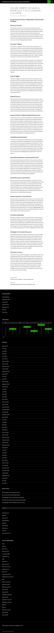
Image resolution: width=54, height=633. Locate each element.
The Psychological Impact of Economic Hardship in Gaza (22, 283)
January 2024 (5, 404)
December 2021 (5, 467)
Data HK (4, 515)
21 (34, 331)
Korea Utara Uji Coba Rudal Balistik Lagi (11, 494)
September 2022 (5, 445)
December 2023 (5, 407)
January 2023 (5, 434)
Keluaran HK (5, 302)
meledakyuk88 (22, 15)
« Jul (3, 337)
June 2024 (4, 391)
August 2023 (5, 417)
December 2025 (5, 366)
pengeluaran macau (6, 609)
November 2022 (5, 440)
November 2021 (5, 470)
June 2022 (4, 452)
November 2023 (5, 409)
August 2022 (5, 447)
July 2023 (4, 419)
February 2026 (5, 361)
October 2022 (5, 442)
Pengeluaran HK (19, 625)
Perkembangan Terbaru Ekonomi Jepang (11, 492)
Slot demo (4, 523)
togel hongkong (5, 520)
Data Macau (4, 312)
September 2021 (5, 475)
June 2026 (4, 351)
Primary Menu (52, 1)
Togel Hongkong (5, 297)
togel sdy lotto (5, 612)
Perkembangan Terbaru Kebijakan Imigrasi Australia (13, 502)
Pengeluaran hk (5, 307)
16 (48, 329)
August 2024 (5, 386)
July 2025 (4, 376)
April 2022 (4, 457)
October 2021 (5, 473)
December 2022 (5, 437)
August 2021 (5, 478)
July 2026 (4, 348)
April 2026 (4, 356)
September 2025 (5, 371)
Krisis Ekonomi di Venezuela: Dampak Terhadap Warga (14, 500)
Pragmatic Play (5, 304)
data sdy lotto (5, 614)
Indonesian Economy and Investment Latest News (16, 1)
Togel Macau (5, 528)
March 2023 (4, 429)
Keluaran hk (12, 625)
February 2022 (5, 462)
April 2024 (4, 396)
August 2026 (5, 346)
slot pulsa (4, 530)
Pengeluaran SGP (6, 299)
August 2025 (5, 374)
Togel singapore (5, 625)
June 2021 (4, 483)
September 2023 (5, 414)
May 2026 (4, 353)
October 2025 (5, 368)
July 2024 (4, 389)
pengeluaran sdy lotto (7, 599)
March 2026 (4, 358)
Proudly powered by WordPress (8, 631)
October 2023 (5, 412)
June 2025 (4, 379)
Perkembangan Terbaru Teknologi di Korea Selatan (13, 497)
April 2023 (4, 427)
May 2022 (4, 455)
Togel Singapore (5, 512)
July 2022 (4, 450)
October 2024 (5, 381)
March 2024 (4, 399)
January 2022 (5, 465)
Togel (3, 543)
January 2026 (5, 363)
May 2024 (4, 394)
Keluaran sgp (5, 525)
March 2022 (4, 460)
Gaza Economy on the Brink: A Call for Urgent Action (21, 278)
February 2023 (5, 432)
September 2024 (5, 384)
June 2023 (4, 422)
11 (12, 329)
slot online (4, 309)
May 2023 (4, 424)
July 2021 (4, 480)
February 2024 (5, 401)
